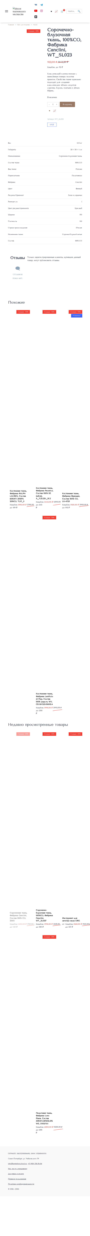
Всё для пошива (23, 25)
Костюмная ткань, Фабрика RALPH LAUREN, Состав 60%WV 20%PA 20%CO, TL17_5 (18, 496)
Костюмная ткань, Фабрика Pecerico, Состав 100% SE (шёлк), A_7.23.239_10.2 (44, 493)
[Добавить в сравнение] (54, 110)
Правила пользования (17, 1179)
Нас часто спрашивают (17, 1169)
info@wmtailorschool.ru (17, 1164)
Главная (11, 25)
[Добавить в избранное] (49, 110)
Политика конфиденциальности (21, 1184)
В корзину (67, 104)
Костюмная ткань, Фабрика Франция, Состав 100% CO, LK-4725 (71, 497)
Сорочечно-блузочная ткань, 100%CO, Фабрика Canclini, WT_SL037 (44, 915)
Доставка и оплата (16, 1174)
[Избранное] (51, 11)
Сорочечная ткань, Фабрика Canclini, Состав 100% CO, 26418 (18, 917)
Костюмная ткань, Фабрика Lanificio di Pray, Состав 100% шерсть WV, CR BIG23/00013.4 (44, 699)
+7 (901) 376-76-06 (35, 1164)
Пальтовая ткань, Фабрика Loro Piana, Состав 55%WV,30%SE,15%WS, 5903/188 (44, 1118)
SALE (35, 25)
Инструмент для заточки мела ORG (71, 919)
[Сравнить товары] (56, 11)
